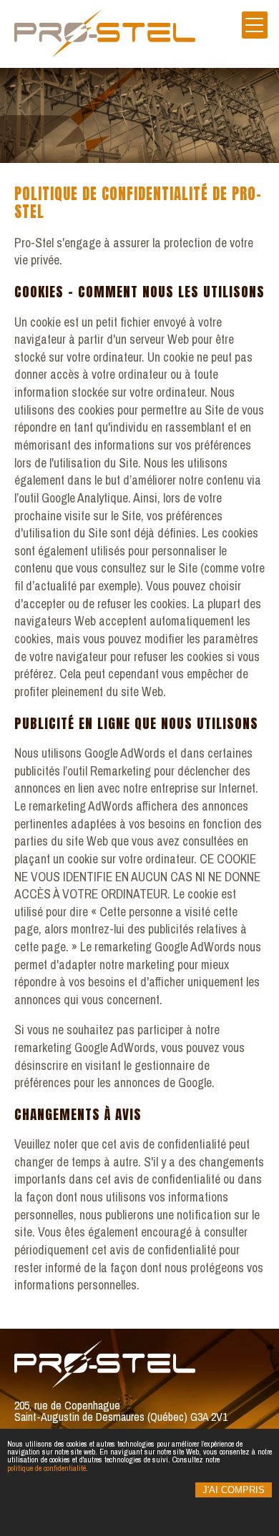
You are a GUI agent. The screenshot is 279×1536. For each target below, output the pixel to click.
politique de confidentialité (46, 1468)
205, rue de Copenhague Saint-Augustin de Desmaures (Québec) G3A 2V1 (120, 1410)
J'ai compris (233, 1490)
